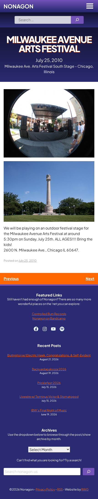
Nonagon (19, 6)
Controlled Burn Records (49, 314)
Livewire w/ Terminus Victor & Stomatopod (49, 396)
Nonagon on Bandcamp (49, 318)
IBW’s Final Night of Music (49, 410)
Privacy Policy (45, 489)
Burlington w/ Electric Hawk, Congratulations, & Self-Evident (49, 355)
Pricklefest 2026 (49, 383)
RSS (60, 489)
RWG (85, 489)
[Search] (77, 20)
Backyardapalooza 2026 (49, 369)
